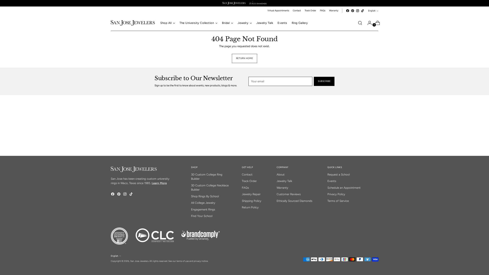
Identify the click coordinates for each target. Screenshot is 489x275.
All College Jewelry (203, 203)
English (372, 10)
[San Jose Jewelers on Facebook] (347, 10)
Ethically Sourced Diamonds (294, 201)
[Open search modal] (360, 23)
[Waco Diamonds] (257, 3)
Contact (247, 174)
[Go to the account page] (368, 23)
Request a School (338, 174)
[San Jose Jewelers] (234, 3)
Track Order (249, 181)
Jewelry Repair (251, 194)
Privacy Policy (336, 194)
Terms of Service (338, 201)
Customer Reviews (289, 194)
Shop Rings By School (205, 196)
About (281, 174)
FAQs (245, 187)
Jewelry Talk (284, 181)
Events (331, 181)
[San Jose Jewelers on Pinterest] (352, 10)
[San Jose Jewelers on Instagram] (357, 10)
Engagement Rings (203, 209)
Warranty (282, 187)
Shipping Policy (251, 201)
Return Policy (250, 207)
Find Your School (201, 216)
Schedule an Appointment (344, 187)
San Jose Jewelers (139, 261)
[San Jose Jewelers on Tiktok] (362, 10)
